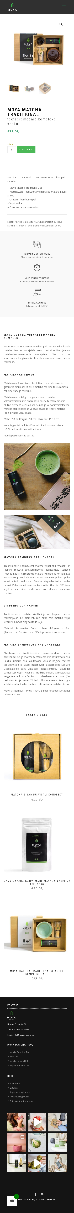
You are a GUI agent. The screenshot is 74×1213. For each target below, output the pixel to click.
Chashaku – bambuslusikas (24, 207)
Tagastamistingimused (20, 1092)
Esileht (10, 221)
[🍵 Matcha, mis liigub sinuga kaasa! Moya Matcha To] (57, 1142)
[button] (61, 24)
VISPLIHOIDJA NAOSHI (21, 605)
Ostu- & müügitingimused (22, 1101)
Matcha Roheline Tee (19, 1052)
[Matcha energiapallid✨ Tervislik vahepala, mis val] (37, 1163)
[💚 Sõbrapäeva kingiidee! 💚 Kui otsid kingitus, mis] (57, 1122)
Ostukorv (14, 1087)
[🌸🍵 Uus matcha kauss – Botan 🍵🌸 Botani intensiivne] (16, 1142)
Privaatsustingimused (19, 1096)
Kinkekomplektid (25, 221)
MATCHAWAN (14, 374)
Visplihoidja (15, 203)
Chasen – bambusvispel (22, 199)
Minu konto (15, 1083)
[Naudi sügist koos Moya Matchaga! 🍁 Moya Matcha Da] (16, 1163)
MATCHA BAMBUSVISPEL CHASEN (29, 557)
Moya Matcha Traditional (23, 187)
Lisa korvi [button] (30, 760)
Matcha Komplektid (19, 1061)
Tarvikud (14, 1056)
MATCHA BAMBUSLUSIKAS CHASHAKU (32, 644)
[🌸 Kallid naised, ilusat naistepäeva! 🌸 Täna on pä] (16, 1122)
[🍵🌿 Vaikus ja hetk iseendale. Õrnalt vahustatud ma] (37, 1142)
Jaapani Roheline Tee (19, 1065)
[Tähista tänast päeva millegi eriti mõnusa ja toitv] (37, 1122)
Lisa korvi (26, 149)
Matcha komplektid (45, 221)
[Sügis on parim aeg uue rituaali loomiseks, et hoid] (57, 1163)
